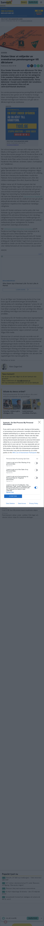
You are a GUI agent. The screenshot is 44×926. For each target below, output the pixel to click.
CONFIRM (13, 496)
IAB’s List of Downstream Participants (24, 452)
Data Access (22, 503)
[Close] (40, 423)
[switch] (36, 463)
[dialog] (22, 463)
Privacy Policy (33, 503)
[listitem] (22, 459)
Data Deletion (10, 503)
